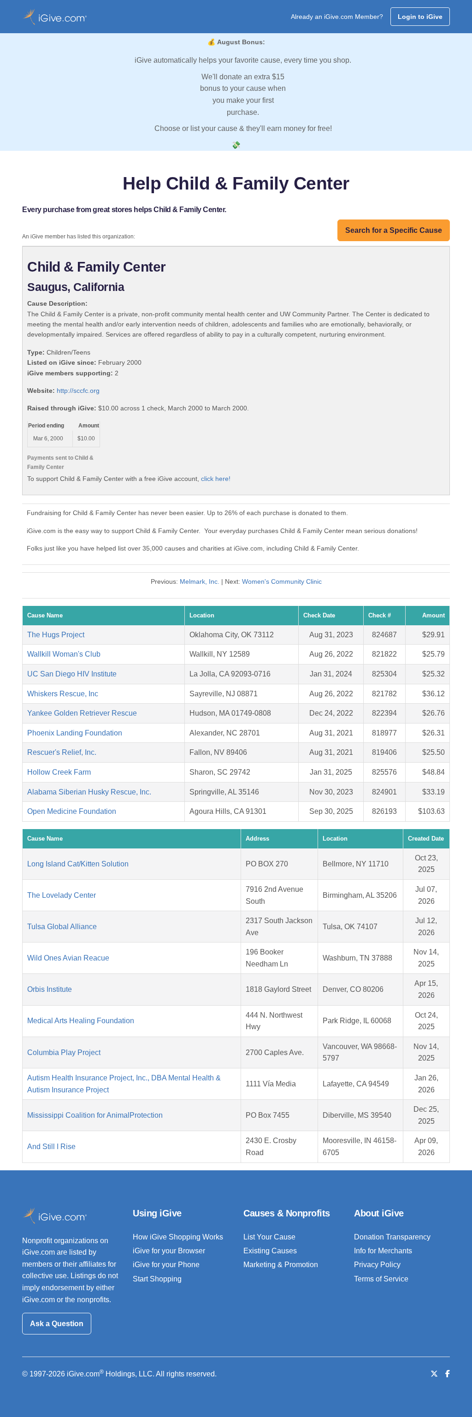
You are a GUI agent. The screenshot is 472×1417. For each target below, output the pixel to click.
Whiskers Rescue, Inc (62, 694)
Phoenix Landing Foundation (74, 733)
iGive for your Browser (169, 1251)
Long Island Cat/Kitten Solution (78, 864)
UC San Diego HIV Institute (72, 674)
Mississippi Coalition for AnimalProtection (95, 1115)
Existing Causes (270, 1251)
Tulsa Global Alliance (62, 927)
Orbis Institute (49, 989)
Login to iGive (420, 16)
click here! (215, 478)
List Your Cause (269, 1237)
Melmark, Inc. (199, 581)
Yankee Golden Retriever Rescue (82, 713)
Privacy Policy (377, 1265)
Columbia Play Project (63, 1052)
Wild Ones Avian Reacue (68, 958)
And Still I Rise (51, 1146)
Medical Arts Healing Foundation (80, 1021)
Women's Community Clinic (282, 581)
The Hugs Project (55, 635)
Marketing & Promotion (280, 1265)
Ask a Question (56, 1324)
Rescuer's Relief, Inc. (61, 752)
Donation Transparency (392, 1237)
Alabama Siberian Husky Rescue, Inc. (89, 792)
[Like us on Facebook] (447, 1374)
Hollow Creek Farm (59, 772)
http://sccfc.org (78, 390)
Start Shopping (157, 1279)
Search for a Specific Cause (393, 230)
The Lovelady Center (61, 895)
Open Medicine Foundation (71, 811)
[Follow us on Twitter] (434, 1374)
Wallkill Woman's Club (63, 654)
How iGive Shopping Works (178, 1237)
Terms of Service (381, 1279)
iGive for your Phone (166, 1265)
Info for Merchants (383, 1251)
